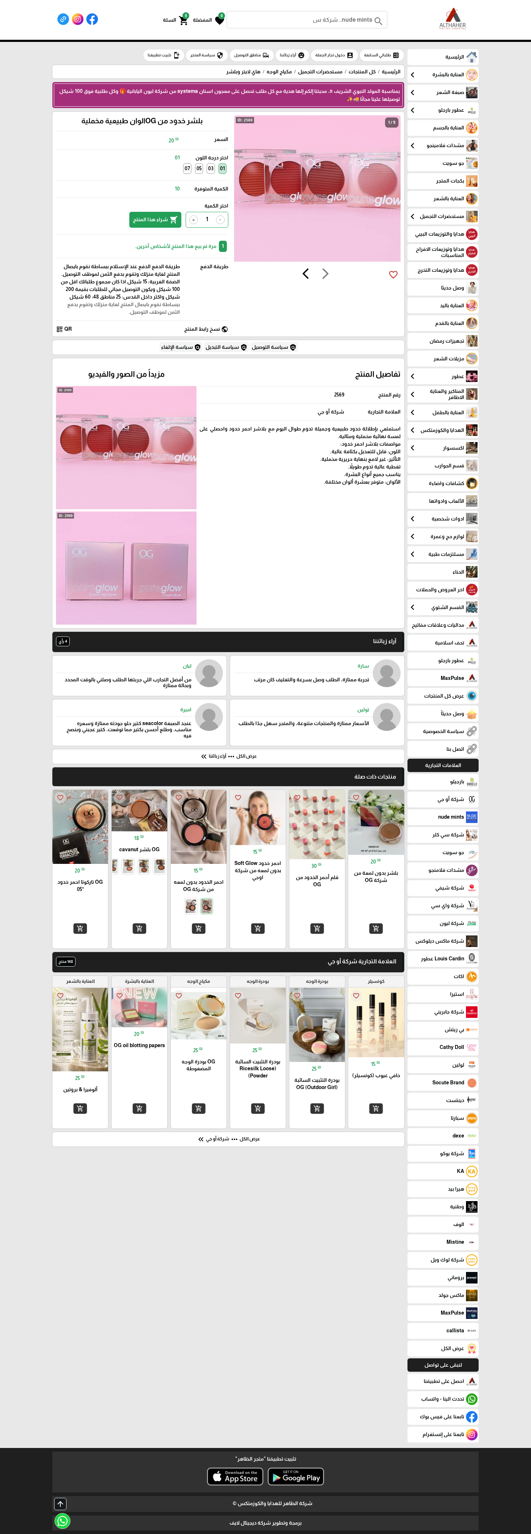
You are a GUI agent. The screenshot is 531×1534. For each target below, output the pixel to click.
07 (187, 168)
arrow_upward (60, 1504)
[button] (208, 20)
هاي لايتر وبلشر (243, 71)
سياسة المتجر (207, 55)
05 (199, 168)
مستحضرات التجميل (320, 71)
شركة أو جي (331, 412)
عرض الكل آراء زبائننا (228, 756)
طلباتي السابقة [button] (382, 55)
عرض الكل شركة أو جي (228, 1139)
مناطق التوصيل (251, 55)
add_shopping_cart (376, 928)
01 (222, 168)
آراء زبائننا (292, 55)
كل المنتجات (362, 71)
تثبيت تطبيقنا (164, 55)
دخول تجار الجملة (334, 55)
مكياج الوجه (279, 71)
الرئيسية (391, 71)
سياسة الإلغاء (181, 347)
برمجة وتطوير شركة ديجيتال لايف (265, 1523)
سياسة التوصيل (274, 347)
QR (64, 329)
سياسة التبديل (226, 347)
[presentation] (325, 274)
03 (210, 168)
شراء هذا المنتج (155, 219)
